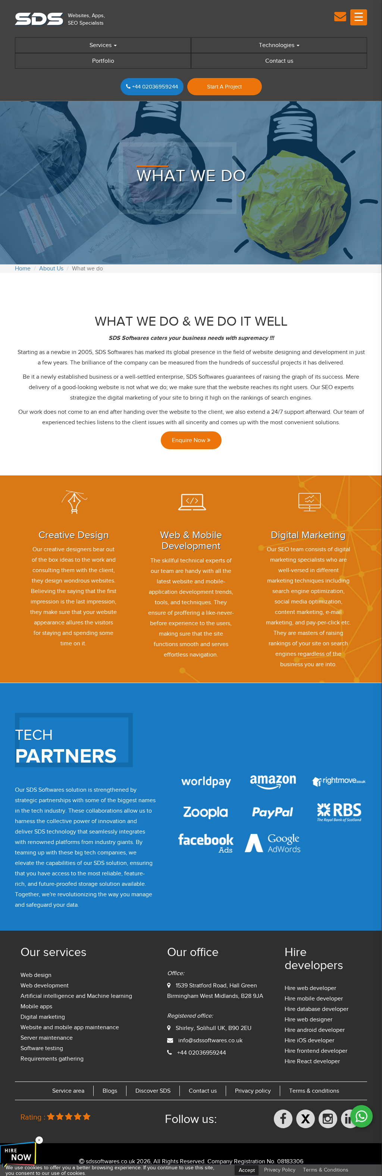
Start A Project (224, 87)
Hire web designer (308, 1019)
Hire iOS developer (309, 1040)
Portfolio (103, 61)
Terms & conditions (314, 1090)
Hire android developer (315, 1030)
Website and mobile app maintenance (70, 1027)
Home (23, 268)
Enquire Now (189, 440)
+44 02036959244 (154, 87)
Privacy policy (253, 1090)
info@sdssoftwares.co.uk (210, 1040)
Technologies (277, 45)
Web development (45, 985)
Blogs (110, 1090)
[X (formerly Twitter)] (305, 1119)
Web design (36, 975)
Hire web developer (310, 988)
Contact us (279, 61)
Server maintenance (47, 1037)
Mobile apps (36, 1006)
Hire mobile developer (314, 998)
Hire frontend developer (316, 1051)
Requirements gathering (52, 1058)
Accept (247, 1170)
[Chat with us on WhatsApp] (361, 1116)
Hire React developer (312, 1061)
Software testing (42, 1048)
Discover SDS (152, 1090)
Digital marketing (43, 1017)
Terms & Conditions (325, 1170)
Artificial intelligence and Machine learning (76, 996)
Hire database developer (316, 1009)
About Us (51, 268)
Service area (68, 1090)
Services (101, 45)
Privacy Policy (279, 1170)
